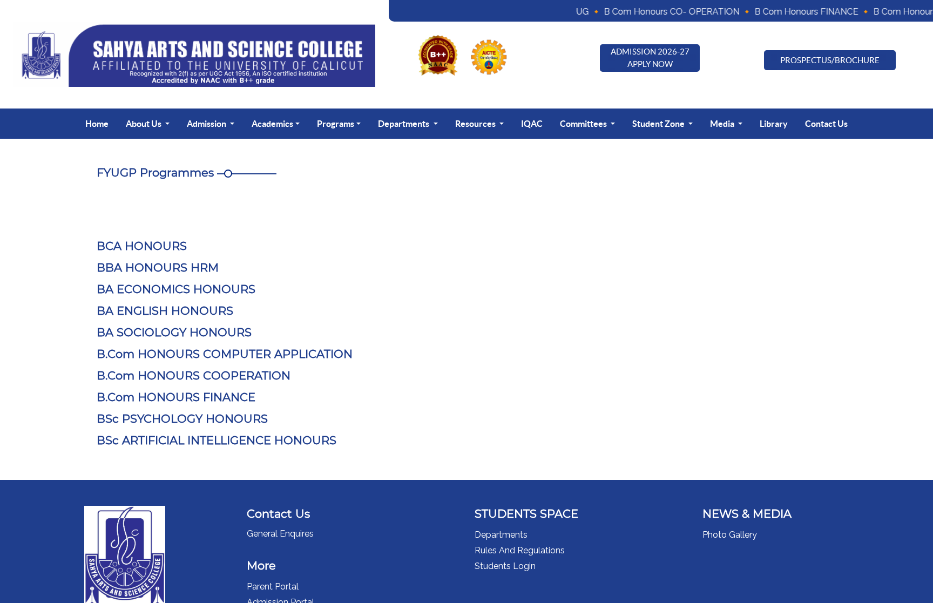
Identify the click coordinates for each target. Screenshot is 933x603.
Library (774, 123)
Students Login (505, 566)
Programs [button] (335, 123)
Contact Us (826, 123)
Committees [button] (584, 123)
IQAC (532, 123)
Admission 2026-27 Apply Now (650, 58)
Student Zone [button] (659, 123)
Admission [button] (207, 123)
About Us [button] (144, 123)
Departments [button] (404, 123)
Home (97, 123)
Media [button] (723, 123)
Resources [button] (476, 123)
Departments (501, 535)
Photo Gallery (729, 535)
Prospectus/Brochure (830, 60)
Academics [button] (272, 123)
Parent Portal (273, 586)
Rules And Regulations (520, 550)
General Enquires (280, 534)
